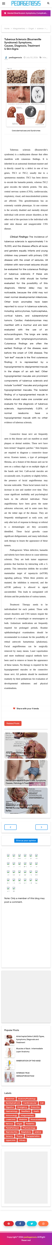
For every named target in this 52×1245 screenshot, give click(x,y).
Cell (41, 1103)
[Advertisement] (26, 997)
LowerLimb (10, 1119)
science (38, 1132)
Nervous (9, 1123)
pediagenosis (30, 1237)
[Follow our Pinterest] (9, 1223)
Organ (19, 1123)
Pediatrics (30, 1123)
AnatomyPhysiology (27, 1098)
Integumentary (27, 1115)
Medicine (23, 1119)
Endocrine (35, 1107)
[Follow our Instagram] (43, 1223)
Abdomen (10, 1098)
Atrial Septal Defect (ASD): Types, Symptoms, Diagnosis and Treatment (26, 754)
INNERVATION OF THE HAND (28, 1060)
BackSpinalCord (13, 1103)
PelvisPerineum (12, 1128)
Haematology (11, 1111)
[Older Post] (41, 827)
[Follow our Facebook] (20, 1223)
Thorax (19, 1136)
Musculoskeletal (38, 1119)
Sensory (9, 1136)
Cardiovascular (30, 1103)
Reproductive (11, 1132)
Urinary (22, 1140)
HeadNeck (25, 1111)
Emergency (22, 1107)
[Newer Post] (10, 827)
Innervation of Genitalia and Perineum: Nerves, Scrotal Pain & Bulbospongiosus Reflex (23, 808)
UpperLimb (10, 1140)
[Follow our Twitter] (32, 1223)
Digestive (10, 1107)
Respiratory (26, 1132)
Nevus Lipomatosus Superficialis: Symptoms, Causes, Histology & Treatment (26, 782)
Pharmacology (29, 1128)
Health (36, 1111)
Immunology (11, 1115)
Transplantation (33, 1136)
